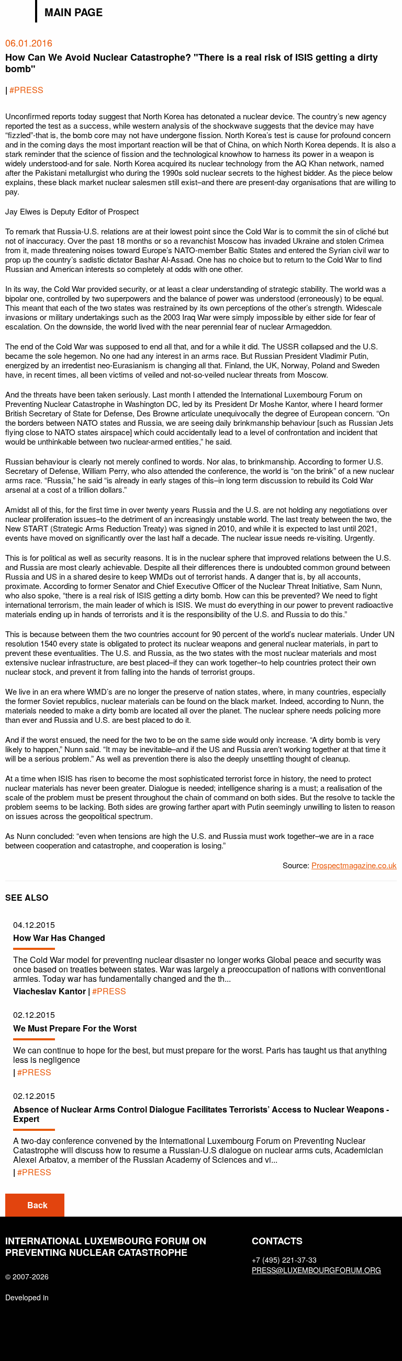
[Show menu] (390, 12)
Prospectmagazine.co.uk (354, 864)
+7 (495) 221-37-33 (284, 1259)
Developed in (27, 1297)
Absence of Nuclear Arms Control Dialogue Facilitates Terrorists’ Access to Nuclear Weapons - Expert (201, 1114)
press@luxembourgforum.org (310, 1270)
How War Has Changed (59, 938)
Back (37, 1205)
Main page (73, 12)
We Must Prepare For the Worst (75, 1028)
